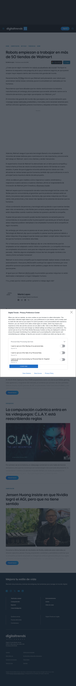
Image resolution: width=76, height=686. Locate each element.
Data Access (38, 373)
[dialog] (38, 343)
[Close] (72, 313)
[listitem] (38, 342)
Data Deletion (27, 373)
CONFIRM (23, 366)
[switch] (62, 346)
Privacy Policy (49, 373)
